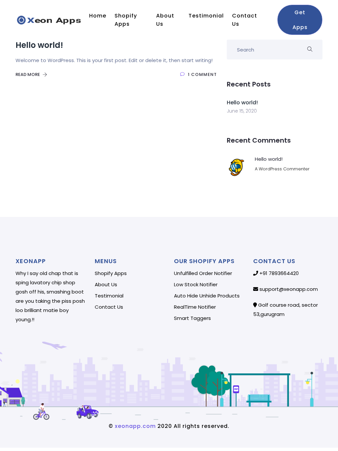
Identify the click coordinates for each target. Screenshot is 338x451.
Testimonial (206, 15)
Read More (28, 74)
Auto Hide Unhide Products (207, 296)
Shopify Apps (126, 20)
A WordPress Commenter (282, 169)
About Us (165, 20)
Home (98, 15)
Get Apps (299, 20)
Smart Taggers (192, 318)
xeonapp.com (134, 426)
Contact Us (244, 20)
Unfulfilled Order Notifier (203, 273)
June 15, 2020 (242, 111)
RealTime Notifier (195, 307)
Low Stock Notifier (196, 284)
